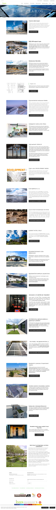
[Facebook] (1, 1)
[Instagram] (3, 1)
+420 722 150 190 (52, 0)
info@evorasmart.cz (46, 0)
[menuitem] (22, 3)
